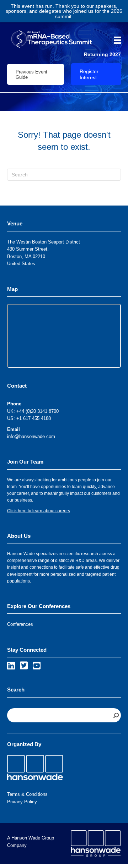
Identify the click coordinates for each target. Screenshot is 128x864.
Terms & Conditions (27, 794)
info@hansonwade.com (31, 436)
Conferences (20, 624)
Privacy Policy (22, 801)
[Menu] (115, 40)
